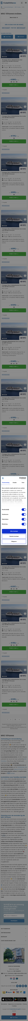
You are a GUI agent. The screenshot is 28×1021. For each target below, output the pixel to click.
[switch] (24, 514)
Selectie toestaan (14, 536)
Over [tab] (23, 482)
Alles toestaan (14, 531)
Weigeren (14, 541)
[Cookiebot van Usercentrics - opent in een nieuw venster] (19, 478)
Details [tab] (15, 482)
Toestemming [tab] (5, 482)
